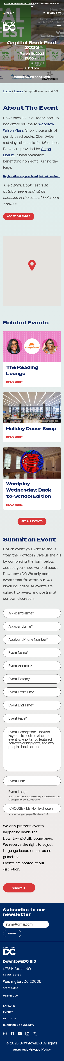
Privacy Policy (40, 1049)
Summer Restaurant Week (19, 3)
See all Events (32, 521)
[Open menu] (59, 26)
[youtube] (20, 1033)
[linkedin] (27, 1033)
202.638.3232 (10, 988)
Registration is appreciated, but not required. (31, 176)
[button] (32, 265)
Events (19, 91)
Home (7, 91)
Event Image (18, 792)
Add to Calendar (18, 216)
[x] (35, 1033)
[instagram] (5, 1033)
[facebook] (12, 1033)
